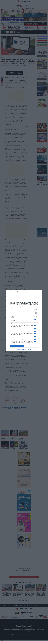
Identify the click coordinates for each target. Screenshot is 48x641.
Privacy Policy (29, 349)
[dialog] (24, 320)
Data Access (24, 349)
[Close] (40, 292)
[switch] (35, 309)
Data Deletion (19, 349)
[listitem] (24, 307)
